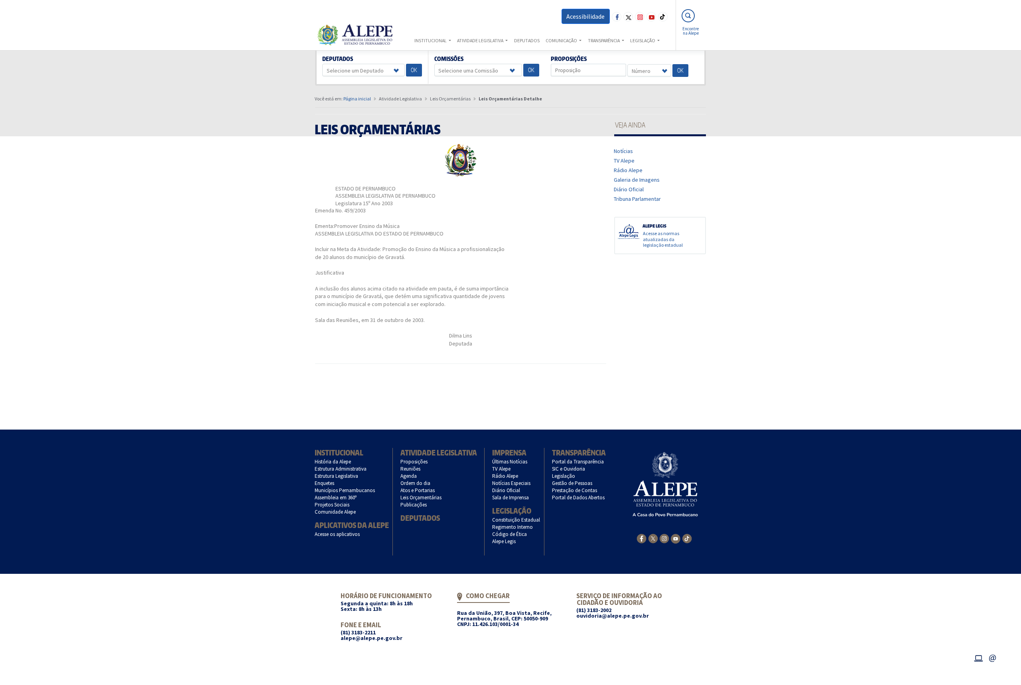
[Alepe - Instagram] (664, 538)
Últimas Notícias (510, 461)
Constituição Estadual (516, 519)
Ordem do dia (415, 483)
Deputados (338, 59)
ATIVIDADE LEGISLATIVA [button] (480, 40)
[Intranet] (978, 657)
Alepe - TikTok (663, 17)
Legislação (511, 510)
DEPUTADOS (527, 40)
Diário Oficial (629, 189)
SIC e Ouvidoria (568, 468)
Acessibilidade (585, 16)
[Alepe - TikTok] (687, 538)
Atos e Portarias (418, 490)
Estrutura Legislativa (336, 476)
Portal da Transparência (578, 461)
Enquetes (324, 483)
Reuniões (410, 468)
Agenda (409, 476)
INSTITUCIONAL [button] (430, 40)
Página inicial (357, 99)
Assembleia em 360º (336, 497)
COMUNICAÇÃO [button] (562, 40)
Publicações (414, 504)
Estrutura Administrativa (341, 468)
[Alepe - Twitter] (653, 538)
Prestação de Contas (574, 490)
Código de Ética (510, 534)
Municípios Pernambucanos (345, 490)
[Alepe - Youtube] (675, 538)
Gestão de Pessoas (572, 483)
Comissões (448, 59)
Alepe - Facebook (616, 17)
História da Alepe (333, 461)
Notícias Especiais (511, 483)
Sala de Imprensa (511, 497)
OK (414, 70)
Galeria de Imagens (637, 180)
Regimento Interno (513, 527)
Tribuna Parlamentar (637, 199)
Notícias (623, 151)
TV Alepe (624, 160)
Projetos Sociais (332, 504)
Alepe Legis (504, 541)
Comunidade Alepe (335, 511)
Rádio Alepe (628, 170)
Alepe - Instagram (640, 17)
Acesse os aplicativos (337, 534)
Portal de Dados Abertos (578, 497)
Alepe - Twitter (628, 17)
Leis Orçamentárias (421, 497)
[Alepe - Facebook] (642, 538)
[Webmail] (992, 657)
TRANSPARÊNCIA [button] (604, 40)
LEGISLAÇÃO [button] (643, 40)
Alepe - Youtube (651, 17)
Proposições (569, 59)
